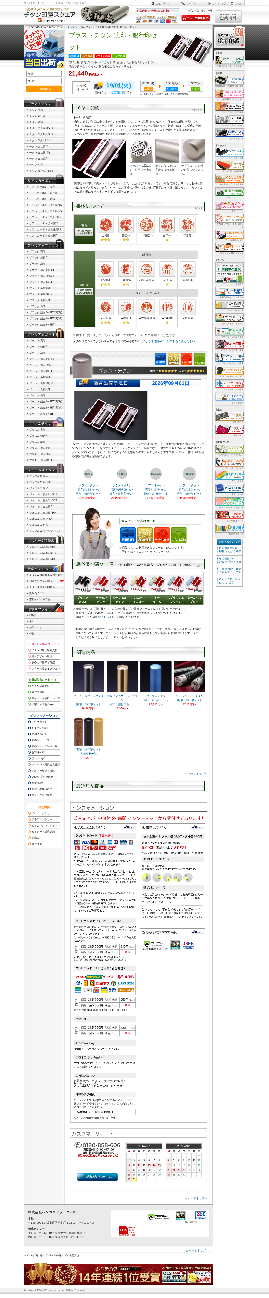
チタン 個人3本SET (40, 140)
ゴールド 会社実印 (40, 377)
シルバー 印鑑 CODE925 (232, 125)
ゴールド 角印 (37, 395)
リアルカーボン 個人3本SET (46, 217)
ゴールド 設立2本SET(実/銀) (45, 407)
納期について (39, 734)
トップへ (72, 27)
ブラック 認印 (37, 263)
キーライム (157, 599)
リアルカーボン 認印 (42, 198)
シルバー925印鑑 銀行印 (43, 552)
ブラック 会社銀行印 (41, 294)
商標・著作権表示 (42, 788)
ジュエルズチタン (41, 470)
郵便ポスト (238, 435)
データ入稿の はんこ (234, 240)
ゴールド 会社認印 (40, 389)
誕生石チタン (37, 593)
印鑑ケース (35, 615)
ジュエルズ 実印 (38, 476)
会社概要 (37, 843)
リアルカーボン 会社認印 (43, 235)
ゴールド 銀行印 (38, 346)
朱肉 (31, 621)
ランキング (38, 758)
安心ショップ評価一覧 (44, 746)
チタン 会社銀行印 (40, 152)
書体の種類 (38, 692)
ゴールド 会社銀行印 (41, 383)
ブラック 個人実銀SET (42, 269)
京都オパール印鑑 (39, 599)
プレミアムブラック (43, 245)
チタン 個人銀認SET (41, 134)
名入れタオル (237, 481)
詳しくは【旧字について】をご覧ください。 (170, 341)
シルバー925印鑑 (41, 540)
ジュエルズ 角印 (38, 524)
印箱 (31, 633)
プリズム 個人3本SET (42, 460)
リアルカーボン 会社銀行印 (45, 229)
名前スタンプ (237, 211)
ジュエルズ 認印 (38, 488)
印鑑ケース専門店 (235, 138)
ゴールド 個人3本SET (42, 371)
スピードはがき (236, 403)
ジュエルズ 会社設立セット (45, 530)
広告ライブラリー (42, 819)
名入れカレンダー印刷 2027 (230, 455)
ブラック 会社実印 (40, 288)
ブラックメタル (82, 599)
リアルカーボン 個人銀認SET (47, 211)
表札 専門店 (238, 422)
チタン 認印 (36, 122)
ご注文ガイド (39, 721)
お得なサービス (41, 740)
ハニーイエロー (138, 599)
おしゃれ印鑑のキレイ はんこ (230, 99)
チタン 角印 (36, 164)
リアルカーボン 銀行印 (43, 192)
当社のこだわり (41, 813)
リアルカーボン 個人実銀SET (47, 205)
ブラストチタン (40, 103)
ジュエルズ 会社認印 (41, 518)
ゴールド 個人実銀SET (42, 358)
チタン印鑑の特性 (42, 686)
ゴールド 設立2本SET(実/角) (45, 401)
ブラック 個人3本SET (42, 281)
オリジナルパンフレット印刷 (230, 363)
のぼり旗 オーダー (235, 521)
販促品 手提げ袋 (236, 534)
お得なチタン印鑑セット (43, 581)
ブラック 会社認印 (40, 300)
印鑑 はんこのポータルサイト (230, 66)
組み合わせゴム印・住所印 (231, 184)
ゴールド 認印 (37, 352)
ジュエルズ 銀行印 (40, 482)
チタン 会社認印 (38, 158)
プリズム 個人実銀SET (42, 447)
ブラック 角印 (37, 306)
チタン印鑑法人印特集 (42, 587)
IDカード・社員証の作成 (232, 337)
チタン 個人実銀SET (41, 128)
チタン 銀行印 (37, 115)
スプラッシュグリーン (175, 599)
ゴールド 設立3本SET (42, 413)
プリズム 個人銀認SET (42, 454)
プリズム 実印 (37, 429)
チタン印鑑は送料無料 (44, 650)
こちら (105, 617)
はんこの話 (229, 581)
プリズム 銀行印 (38, 435)
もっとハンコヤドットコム (47, 825)
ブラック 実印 (37, 251)
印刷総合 (239, 284)
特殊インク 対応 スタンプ (232, 253)
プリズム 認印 (37, 441)
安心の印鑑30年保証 (43, 662)
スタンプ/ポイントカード (232, 324)
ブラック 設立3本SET (42, 324)
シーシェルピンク (120, 599)
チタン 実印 (36, 109)
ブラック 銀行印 (38, 257)
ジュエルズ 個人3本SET (43, 500)
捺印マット (35, 627)
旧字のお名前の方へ (43, 704)
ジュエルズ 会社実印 (41, 506)
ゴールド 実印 (37, 340)
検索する (45, 88)
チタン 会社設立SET (41, 170)
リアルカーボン (40, 180)
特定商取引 (38, 782)
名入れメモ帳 (237, 494)
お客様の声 (38, 752)
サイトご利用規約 (42, 795)
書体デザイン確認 (42, 656)
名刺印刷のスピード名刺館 (231, 297)
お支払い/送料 (40, 727)
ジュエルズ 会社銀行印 (42, 512)
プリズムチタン (40, 423)
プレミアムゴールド (43, 334)
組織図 (35, 837)
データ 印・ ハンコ (234, 197)
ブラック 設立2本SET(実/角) (45, 312)
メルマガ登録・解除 (43, 770)
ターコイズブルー (194, 599)
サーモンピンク (101, 599)
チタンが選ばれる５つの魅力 (46, 574)
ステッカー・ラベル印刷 (232, 389)
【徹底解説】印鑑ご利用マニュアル (230, 570)
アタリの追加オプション (46, 668)
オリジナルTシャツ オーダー (230, 376)
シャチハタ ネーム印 (234, 158)
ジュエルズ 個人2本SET (43, 494)
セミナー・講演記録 (43, 831)
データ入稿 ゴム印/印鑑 (233, 171)
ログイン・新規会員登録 (46, 764)
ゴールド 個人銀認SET (42, 364)
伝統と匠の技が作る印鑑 (232, 112)
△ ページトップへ (196, 773)
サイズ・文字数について (46, 698)
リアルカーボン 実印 (42, 186)
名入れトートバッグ (234, 468)
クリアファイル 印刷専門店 (231, 507)
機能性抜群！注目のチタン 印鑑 (229, 86)
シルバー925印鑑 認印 (42, 559)
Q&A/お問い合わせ (42, 776)
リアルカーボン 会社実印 (43, 223)
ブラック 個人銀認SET (42, 275)
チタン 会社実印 (38, 146)
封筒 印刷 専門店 (235, 310)
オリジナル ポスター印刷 (232, 350)
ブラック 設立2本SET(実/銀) (45, 318)
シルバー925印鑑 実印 (42, 546)
